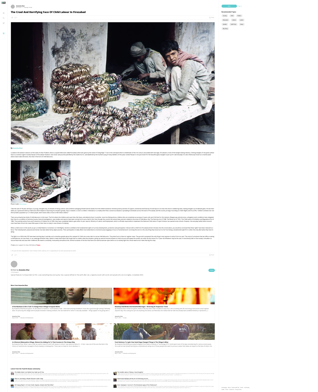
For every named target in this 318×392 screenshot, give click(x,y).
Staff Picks (233, 24)
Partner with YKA (235, 387)
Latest (241, 20)
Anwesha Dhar (17, 148)
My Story (225, 28)
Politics (239, 15)
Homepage (224, 387)
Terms (226, 389)
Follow (211, 270)
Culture (234, 20)
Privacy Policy (238, 389)
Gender (225, 24)
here (38, 245)
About (229, 387)
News (241, 24)
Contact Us (232, 389)
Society (225, 15)
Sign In (240, 6)
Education (225, 20)
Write (229, 6)
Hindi (232, 15)
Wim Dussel (22, 204)
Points (241, 387)
